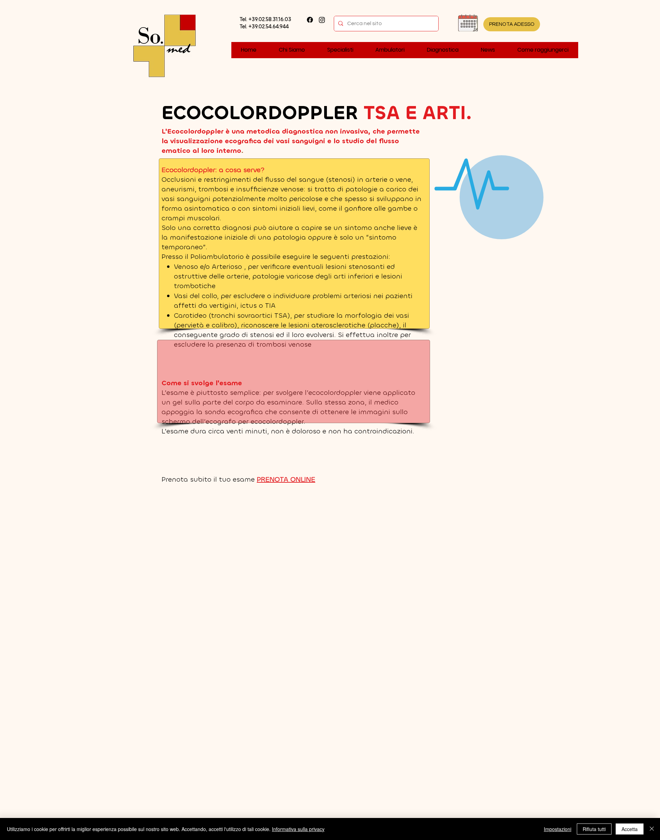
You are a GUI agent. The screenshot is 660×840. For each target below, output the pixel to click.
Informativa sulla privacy (298, 829)
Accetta (630, 829)
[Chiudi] (652, 828)
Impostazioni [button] (557, 829)
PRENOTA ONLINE (286, 479)
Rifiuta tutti (594, 829)
